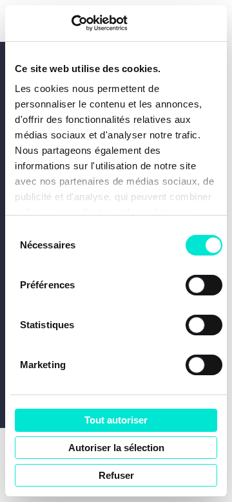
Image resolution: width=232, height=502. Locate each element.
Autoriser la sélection (116, 447)
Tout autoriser (116, 419)
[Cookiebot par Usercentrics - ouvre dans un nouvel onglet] (71, 23)
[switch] (204, 285)
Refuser (116, 475)
